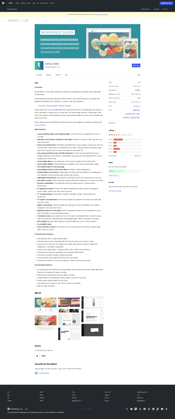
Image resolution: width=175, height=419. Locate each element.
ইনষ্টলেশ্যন (58, 75)
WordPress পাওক (166, 3)
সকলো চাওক (137, 155)
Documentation (52, 106)
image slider (136, 110)
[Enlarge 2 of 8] (54, 316)
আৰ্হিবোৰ (41, 401)
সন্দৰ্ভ (8, 392)
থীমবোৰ (41, 395)
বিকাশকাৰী (74, 398)
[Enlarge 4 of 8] (77, 316)
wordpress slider (135, 117)
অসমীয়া (26, 409)
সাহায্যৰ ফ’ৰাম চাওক (113, 175)
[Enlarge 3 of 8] (77, 299)
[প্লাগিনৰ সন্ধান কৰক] (26, 20)
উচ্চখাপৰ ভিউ (112, 123)
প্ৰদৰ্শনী (41, 392)
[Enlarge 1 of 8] (54, 299)
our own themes (40, 125)
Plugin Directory (12, 9)
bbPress (140, 398)
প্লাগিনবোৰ (42, 398)
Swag (107, 401)
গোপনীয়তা (9, 401)
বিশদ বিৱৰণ (39, 75)
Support (68, 106)
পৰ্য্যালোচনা (48, 75)
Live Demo (41, 106)
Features (61, 106)
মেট (138, 395)
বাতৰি (8, 395)
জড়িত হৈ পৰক (107, 392)
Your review (112, 155)
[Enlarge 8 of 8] (101, 326)
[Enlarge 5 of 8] (77, 330)
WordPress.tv (77, 401)
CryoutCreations (50, 67)
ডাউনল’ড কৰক (136, 65)
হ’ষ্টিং (8, 398)
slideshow (126, 117)
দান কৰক (107, 398)
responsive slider (130, 114)
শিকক (73, 392)
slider (138, 114)
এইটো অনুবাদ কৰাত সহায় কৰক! (101, 14)
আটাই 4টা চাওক (136, 106)
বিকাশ (66, 75)
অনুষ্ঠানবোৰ (107, 395)
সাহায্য (138, 75)
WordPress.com (142, 392)
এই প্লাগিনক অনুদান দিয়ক (115, 191)
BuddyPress (141, 401)
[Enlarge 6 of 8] (101, 299)
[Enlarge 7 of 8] (101, 313)
